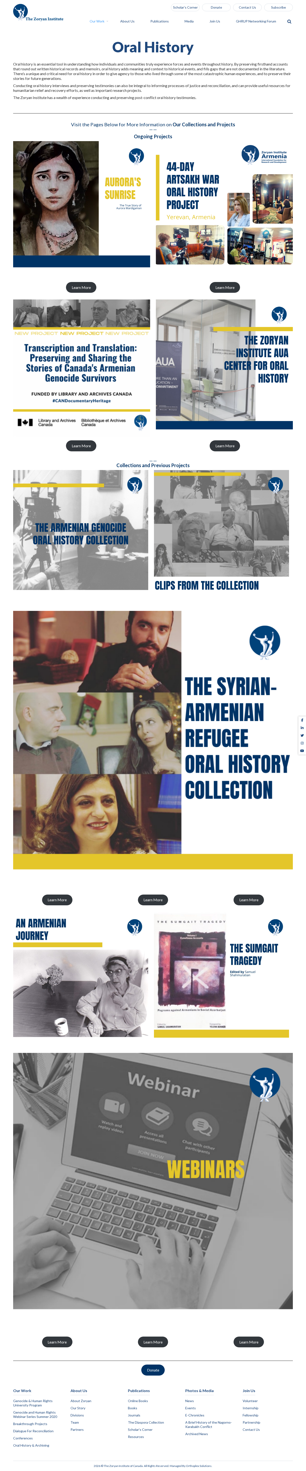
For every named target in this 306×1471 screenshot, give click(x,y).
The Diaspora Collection (146, 1422)
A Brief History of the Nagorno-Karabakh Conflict (208, 1424)
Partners (77, 1429)
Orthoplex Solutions (199, 1466)
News (189, 1401)
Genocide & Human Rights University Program (33, 1403)
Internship (250, 1408)
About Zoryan (81, 1401)
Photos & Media (199, 1390)
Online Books (138, 1401)
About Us (127, 21)
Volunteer (250, 1401)
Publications (159, 21)
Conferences (23, 1438)
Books (132, 1408)
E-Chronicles (194, 1415)
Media (189, 21)
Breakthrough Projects (30, 1424)
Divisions (77, 1415)
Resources (136, 1437)
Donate (216, 7)
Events (190, 1408)
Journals (134, 1415)
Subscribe (278, 7)
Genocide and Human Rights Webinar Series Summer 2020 (35, 1414)
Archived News (196, 1434)
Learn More (81, 287)
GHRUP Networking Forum (256, 21)
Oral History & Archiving (31, 1445)
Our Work (97, 21)
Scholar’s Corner (185, 7)
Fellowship (250, 1415)
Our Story (78, 1408)
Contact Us (247, 7)
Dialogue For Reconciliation (33, 1431)
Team (75, 1422)
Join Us (215, 21)
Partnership (251, 1422)
